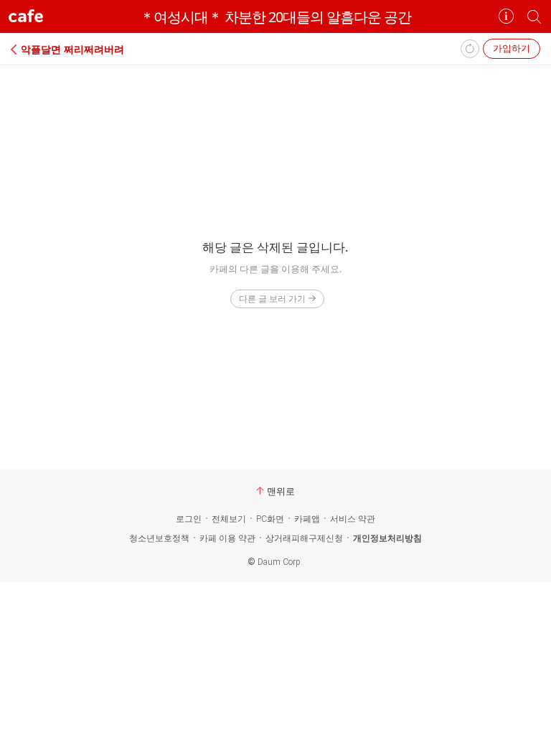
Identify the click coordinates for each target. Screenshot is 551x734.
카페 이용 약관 (227, 538)
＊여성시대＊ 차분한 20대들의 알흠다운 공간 (275, 17)
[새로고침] (470, 48)
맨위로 (281, 491)
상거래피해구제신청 (304, 538)
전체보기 (229, 519)
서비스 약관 (352, 519)
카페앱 (307, 519)
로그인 (189, 519)
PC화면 (270, 519)
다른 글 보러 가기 (272, 298)
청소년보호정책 (159, 538)
